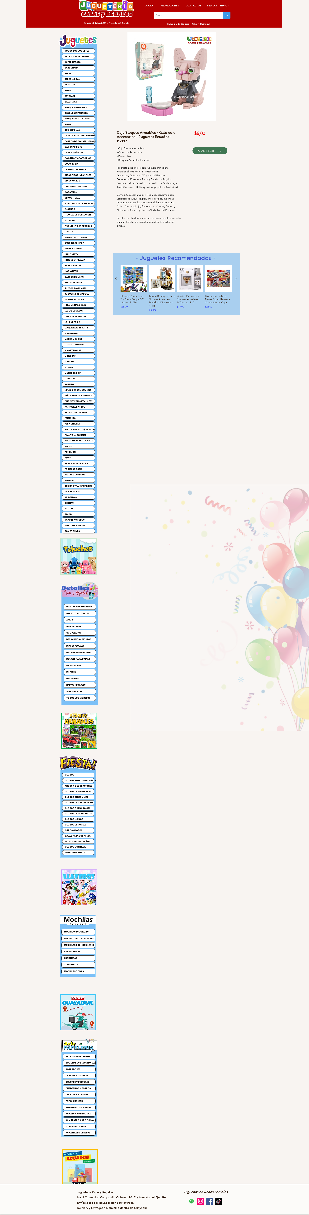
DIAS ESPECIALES (75, 645)
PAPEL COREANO (74, 1101)
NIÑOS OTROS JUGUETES (78, 395)
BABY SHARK (71, 67)
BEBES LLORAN (72, 79)
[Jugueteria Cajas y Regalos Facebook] (209, 1201)
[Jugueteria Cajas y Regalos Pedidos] (191, 1201)
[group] (176, 290)
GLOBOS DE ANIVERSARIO (78, 791)
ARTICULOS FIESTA (75, 852)
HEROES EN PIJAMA (75, 259)
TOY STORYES (72, 531)
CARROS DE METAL (74, 276)
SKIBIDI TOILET (72, 491)
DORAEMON (71, 192)
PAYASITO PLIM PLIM (76, 412)
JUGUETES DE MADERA (77, 293)
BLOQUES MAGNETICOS (77, 118)
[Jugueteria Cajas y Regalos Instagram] (200, 1201)
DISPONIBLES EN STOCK (79, 606)
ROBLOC (69, 480)
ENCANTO (70, 209)
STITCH (69, 508)
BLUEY (68, 124)
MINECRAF (70, 355)
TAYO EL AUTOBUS (75, 519)
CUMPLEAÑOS (73, 632)
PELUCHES (70, 418)
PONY (68, 457)
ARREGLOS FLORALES (77, 613)
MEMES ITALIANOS (74, 344)
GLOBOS (69, 774)
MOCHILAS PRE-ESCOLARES (79, 945)
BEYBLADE (70, 96)
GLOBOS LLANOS (74, 819)
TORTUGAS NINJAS (75, 525)
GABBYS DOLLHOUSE (76, 237)
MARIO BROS (71, 333)
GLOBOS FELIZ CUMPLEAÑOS (79, 780)
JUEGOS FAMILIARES (76, 288)
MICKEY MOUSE (73, 350)
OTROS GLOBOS (74, 830)
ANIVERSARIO (73, 626)
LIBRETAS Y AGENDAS (77, 1094)
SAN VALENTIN (74, 691)
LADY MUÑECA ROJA (75, 305)
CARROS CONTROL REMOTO (80, 135)
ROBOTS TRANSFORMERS (78, 486)
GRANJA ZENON (73, 248)
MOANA (69, 367)
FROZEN (69, 231)
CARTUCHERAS (72, 951)
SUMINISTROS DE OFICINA (80, 1120)
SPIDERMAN (71, 497)
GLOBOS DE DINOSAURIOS (79, 802)
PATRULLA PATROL (75, 406)
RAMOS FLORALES (76, 684)
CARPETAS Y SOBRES (77, 1075)
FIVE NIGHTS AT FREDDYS (78, 226)
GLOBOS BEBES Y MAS (77, 797)
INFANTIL (71, 671)
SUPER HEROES (73, 62)
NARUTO (69, 384)
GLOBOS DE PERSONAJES (78, 813)
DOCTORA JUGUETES (76, 186)
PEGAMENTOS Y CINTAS (78, 1107)
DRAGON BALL (72, 197)
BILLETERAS (71, 101)
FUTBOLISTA (71, 220)
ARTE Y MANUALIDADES (77, 56)
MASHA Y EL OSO (74, 339)
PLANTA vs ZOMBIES (75, 435)
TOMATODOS (71, 964)
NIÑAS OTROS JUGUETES (78, 389)
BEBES (68, 73)
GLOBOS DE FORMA (75, 824)
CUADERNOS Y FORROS (78, 1088)
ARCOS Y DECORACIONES (78, 785)
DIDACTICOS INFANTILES (78, 175)
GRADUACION (73, 665)
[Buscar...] (226, 15)
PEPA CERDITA (72, 423)
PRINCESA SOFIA (73, 469)
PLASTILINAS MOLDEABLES (79, 440)
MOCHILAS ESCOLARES (76, 931)
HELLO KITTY (71, 254)
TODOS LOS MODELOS (78, 697)
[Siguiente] (236, 278)
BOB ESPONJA (72, 130)
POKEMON (70, 452)
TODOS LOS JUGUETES (77, 50)
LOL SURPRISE (72, 322)
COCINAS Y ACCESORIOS (78, 158)
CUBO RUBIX (71, 163)
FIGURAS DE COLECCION (78, 214)
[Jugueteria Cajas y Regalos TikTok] (218, 1201)
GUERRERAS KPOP (74, 242)
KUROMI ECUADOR (74, 299)
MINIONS (69, 361)
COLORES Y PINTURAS (77, 1081)
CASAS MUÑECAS (74, 152)
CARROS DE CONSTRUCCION (80, 141)
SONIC (68, 514)
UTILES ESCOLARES (76, 1126)
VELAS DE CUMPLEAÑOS (77, 841)
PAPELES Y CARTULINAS (78, 1113)
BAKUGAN (70, 84)
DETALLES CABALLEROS (78, 652)
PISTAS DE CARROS (75, 474)
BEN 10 (68, 90)
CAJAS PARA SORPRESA (77, 835)
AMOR (69, 619)
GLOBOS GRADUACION (77, 808)
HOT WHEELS (72, 271)
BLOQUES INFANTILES (76, 113)
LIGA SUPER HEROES (75, 316)
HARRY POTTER (73, 265)
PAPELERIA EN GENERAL (78, 1132)
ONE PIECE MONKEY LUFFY (79, 401)
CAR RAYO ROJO (73, 146)
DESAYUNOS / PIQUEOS (78, 639)
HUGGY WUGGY (73, 282)
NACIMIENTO (73, 678)
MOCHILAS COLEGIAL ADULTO (79, 938)
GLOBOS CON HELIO (75, 846)
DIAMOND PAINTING (75, 169)
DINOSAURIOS (72, 180)
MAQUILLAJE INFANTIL (76, 327)
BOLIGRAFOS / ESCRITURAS (80, 1062)
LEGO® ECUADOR (74, 310)
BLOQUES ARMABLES (76, 107)
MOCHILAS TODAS (74, 971)
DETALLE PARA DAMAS (78, 658)
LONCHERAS (70, 958)
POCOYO (69, 446)
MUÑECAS (70, 378)
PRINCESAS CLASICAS (76, 463)
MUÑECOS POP (73, 373)
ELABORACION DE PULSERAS (80, 203)
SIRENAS (69, 502)
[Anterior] (116, 278)
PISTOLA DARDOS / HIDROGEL (80, 429)
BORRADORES (73, 1069)
